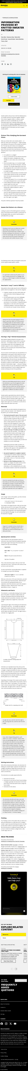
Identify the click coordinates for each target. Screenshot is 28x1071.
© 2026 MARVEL (4, 1069)
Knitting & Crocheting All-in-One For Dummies (10, 54)
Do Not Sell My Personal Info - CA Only (9, 1059)
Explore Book (14, 96)
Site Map (2, 1014)
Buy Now (8, 100)
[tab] (13, 934)
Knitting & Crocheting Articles (10, 17)
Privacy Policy (4, 1052)
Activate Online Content (6, 1010)
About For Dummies (5, 1004)
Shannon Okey (10, 37)
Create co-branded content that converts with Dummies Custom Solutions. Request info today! (14, 1)
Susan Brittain (11, 39)
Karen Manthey (20, 39)
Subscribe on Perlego (14, 104)
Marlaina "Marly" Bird (5, 850)
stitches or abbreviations (15, 124)
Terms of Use (4, 1049)
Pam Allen (3, 37)
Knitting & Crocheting (6, 868)
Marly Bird (17, 37)
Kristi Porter (4, 39)
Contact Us (3, 1007)
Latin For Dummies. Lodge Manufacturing (17, 860)
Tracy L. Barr (4, 41)
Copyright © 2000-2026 (6, 1062)
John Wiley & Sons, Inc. (17, 1062)
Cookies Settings (4, 1056)
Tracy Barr (8, 859)
